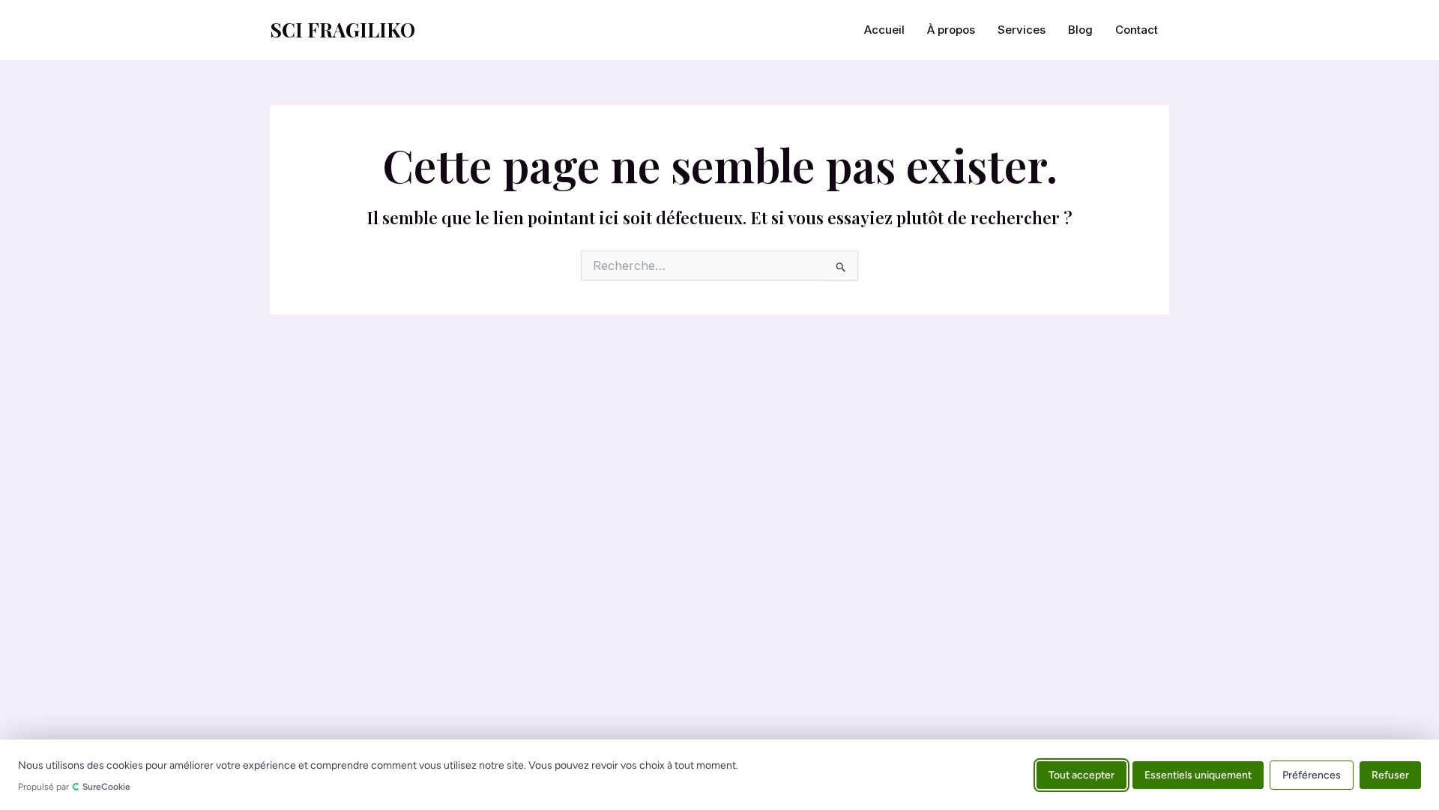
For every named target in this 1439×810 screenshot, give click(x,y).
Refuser (1390, 774)
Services (1022, 29)
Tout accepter (1081, 774)
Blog (1080, 29)
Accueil (884, 29)
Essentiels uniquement (1198, 774)
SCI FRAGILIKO (342, 29)
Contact (1136, 29)
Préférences (1311, 774)
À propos (951, 29)
